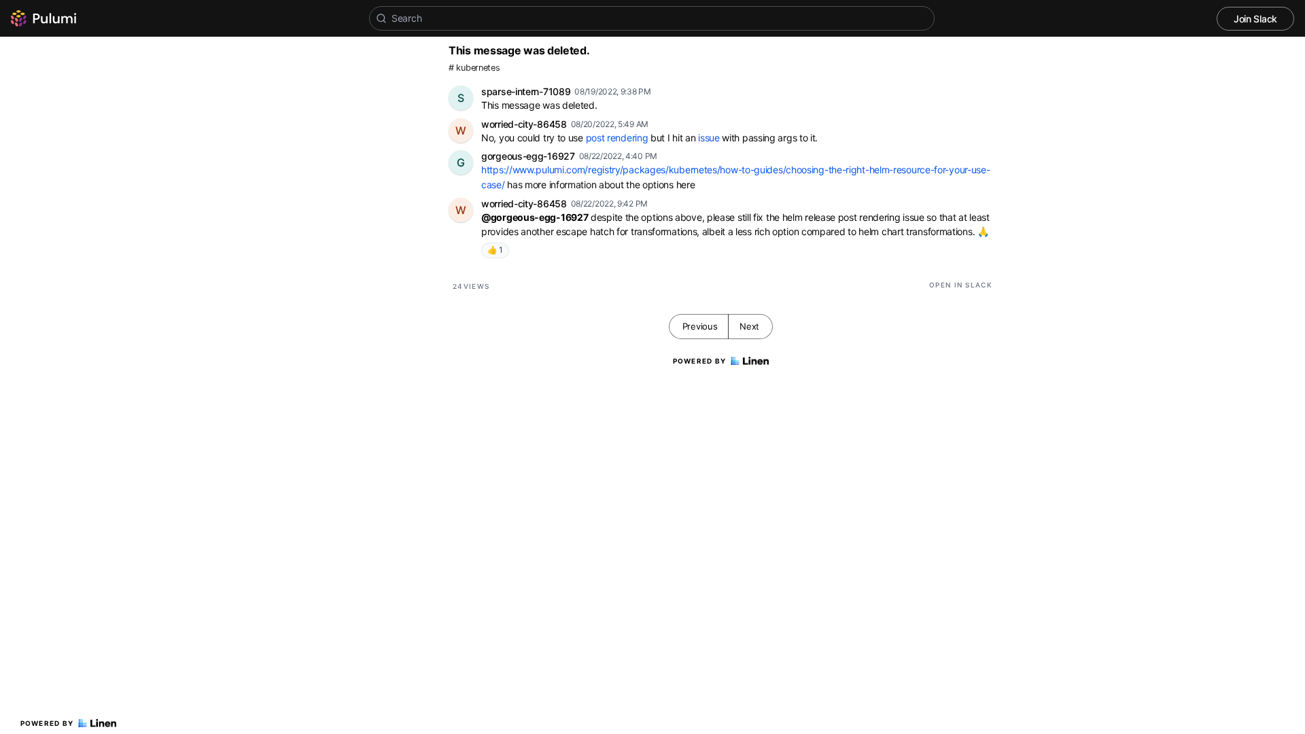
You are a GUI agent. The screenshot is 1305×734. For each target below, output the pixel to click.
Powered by (47, 723)
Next (749, 326)
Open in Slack (960, 285)
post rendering (617, 137)
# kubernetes (474, 68)
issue (709, 137)
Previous (700, 326)
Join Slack (1255, 18)
